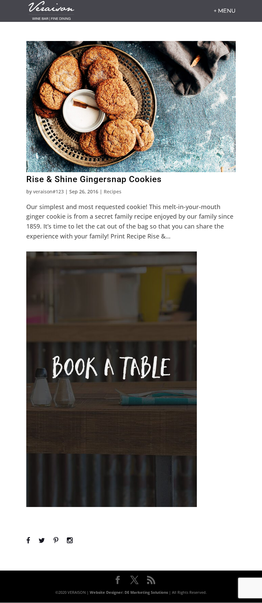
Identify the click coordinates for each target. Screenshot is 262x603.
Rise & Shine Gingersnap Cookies (94, 179)
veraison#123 (48, 191)
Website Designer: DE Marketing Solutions (129, 592)
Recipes (112, 191)
